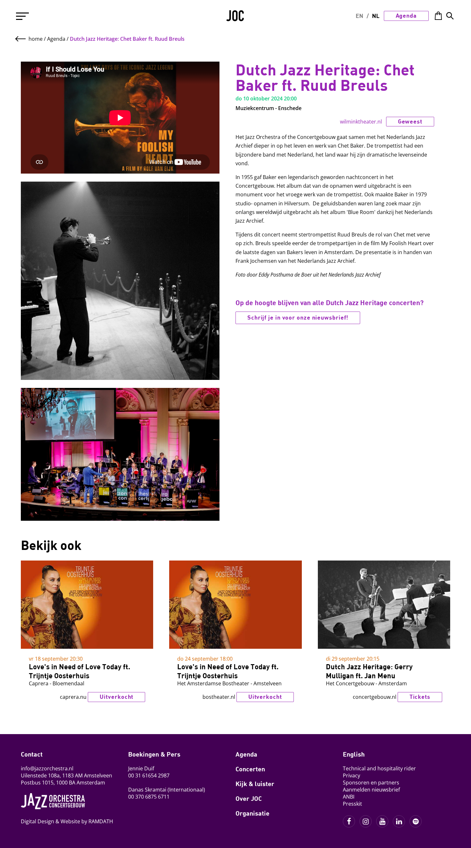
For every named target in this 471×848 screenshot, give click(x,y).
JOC (235, 18)
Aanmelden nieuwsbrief (371, 789)
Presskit (352, 803)
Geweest (431, 38)
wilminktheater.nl (361, 121)
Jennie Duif (141, 768)
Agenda (406, 15)
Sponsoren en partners (371, 782)
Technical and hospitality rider (379, 768)
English (354, 754)
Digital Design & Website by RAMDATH (67, 821)
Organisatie (252, 813)
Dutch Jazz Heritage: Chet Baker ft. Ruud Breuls (127, 38)
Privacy (351, 775)
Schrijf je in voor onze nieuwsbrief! (297, 317)
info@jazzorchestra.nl (47, 768)
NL (375, 15)
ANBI (348, 796)
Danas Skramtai (147, 789)
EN (359, 15)
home (36, 38)
